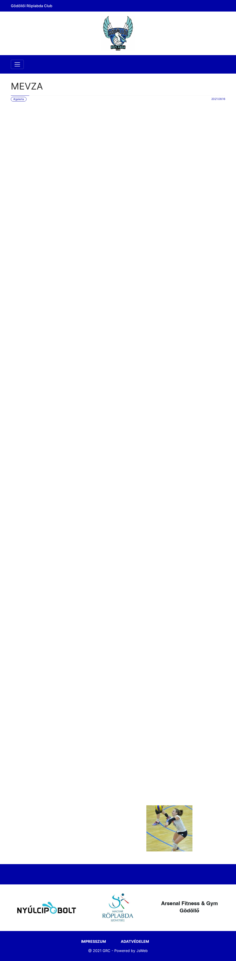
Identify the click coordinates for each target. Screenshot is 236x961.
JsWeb (142, 950)
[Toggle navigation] (17, 64)
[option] (46, 907)
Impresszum (93, 941)
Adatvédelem (135, 941)
